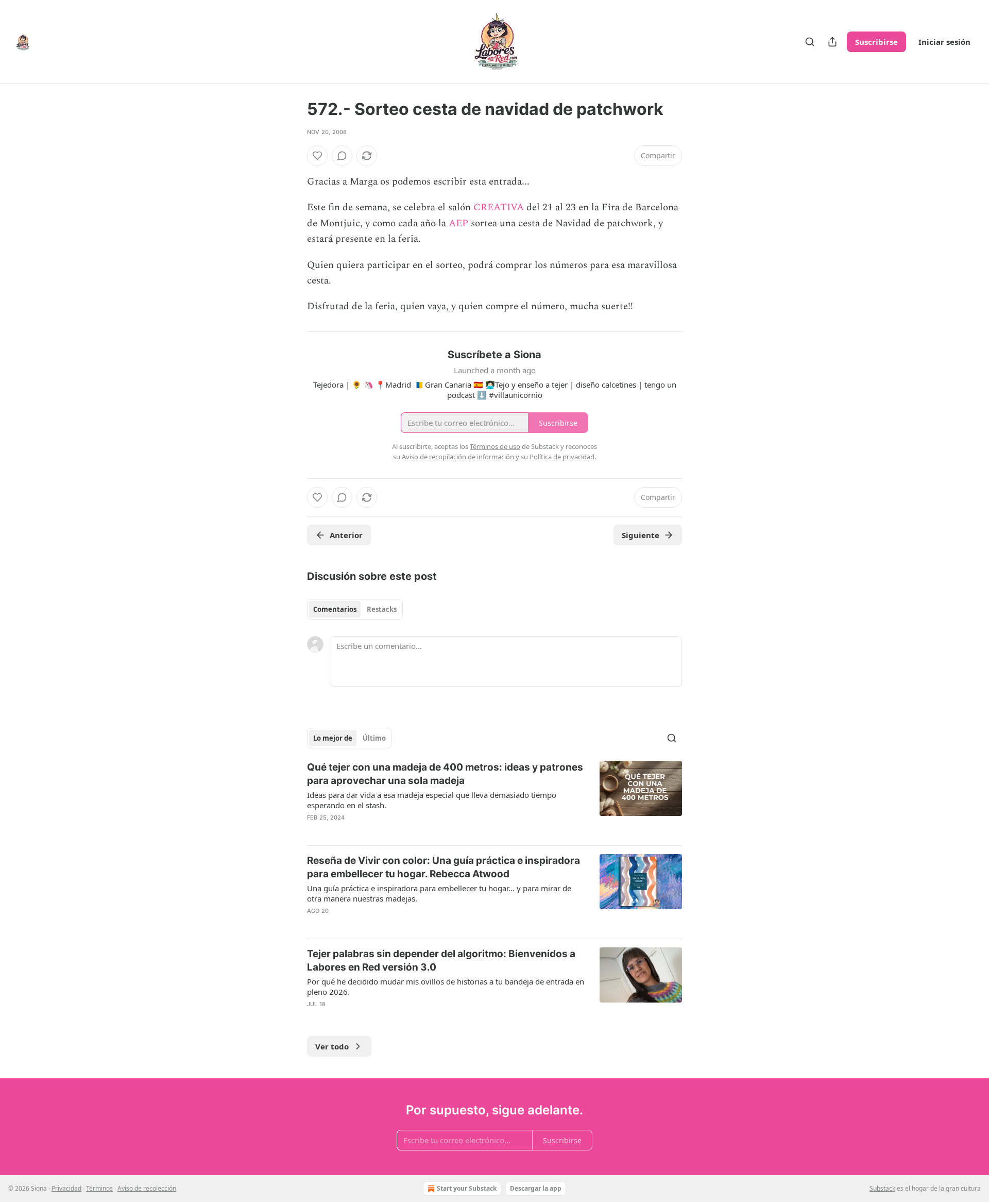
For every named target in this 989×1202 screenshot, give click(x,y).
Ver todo (332, 1046)
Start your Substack (467, 1188)
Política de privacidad (562, 456)
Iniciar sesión (944, 42)
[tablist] (355, 609)
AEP (458, 223)
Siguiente (640, 535)
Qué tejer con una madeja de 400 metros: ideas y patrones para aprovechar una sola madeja (445, 774)
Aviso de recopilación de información (458, 456)
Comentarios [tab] (334, 609)
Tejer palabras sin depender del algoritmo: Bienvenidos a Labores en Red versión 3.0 (441, 960)
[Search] (809, 41)
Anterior (346, 535)
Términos (99, 1188)
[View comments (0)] (342, 155)
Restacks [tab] (382, 609)
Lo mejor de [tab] (332, 738)
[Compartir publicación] (832, 41)
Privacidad (66, 1188)
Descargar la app (535, 1188)
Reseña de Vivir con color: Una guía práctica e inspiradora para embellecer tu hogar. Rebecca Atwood (443, 867)
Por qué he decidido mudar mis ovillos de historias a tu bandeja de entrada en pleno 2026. (445, 986)
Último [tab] (374, 738)
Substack (882, 1188)
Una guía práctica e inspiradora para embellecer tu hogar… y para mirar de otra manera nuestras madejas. (439, 893)
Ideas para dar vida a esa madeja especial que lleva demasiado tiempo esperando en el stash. (431, 800)
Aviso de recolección (146, 1188)
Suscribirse (876, 42)
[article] (494, 799)
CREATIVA (499, 207)
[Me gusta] (317, 155)
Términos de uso (495, 446)
